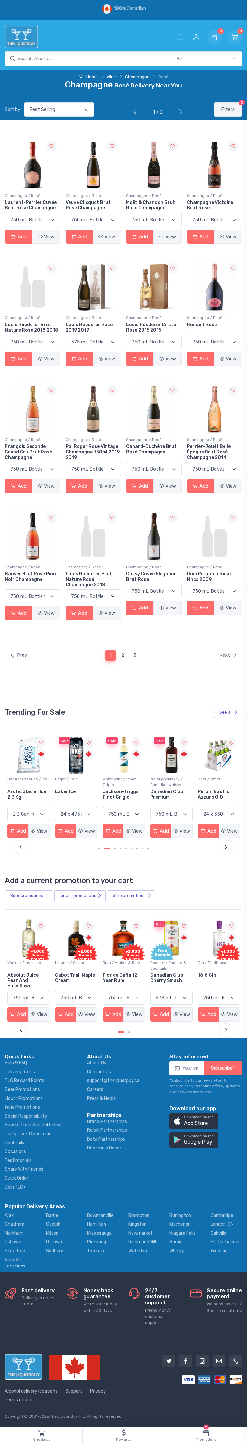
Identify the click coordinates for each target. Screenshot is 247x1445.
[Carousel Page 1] (99, 848)
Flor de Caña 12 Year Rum (120, 978)
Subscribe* (223, 1068)
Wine (111, 76)
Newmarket (140, 1233)
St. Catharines (226, 1242)
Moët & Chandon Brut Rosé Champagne (150, 205)
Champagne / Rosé (22, 195)
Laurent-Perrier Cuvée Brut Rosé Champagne (31, 205)
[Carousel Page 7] (137, 848)
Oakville (218, 1233)
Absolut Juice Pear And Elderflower (23, 981)
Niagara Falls (182, 1233)
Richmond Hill (142, 1242)
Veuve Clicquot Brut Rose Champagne (88, 205)
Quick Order (16, 1178)
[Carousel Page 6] (131, 848)
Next (224, 655)
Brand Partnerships (107, 1121)
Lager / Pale (18, 779)
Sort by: (13, 109)
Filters (231, 107)
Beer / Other (161, 779)
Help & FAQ (16, 1062)
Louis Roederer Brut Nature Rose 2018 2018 (31, 327)
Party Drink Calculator (27, 1134)
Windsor (219, 1251)
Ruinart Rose (202, 324)
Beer (26, 895)
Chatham (14, 1224)
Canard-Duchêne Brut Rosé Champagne (151, 449)
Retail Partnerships (107, 1130)
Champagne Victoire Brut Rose (210, 205)
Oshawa (13, 1242)
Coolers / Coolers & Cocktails (168, 965)
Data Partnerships (106, 1139)
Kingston (137, 1224)
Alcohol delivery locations (31, 1391)
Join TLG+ (15, 1187)
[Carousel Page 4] (120, 848)
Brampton (139, 1215)
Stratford (15, 1251)
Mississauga (99, 1233)
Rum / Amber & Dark (121, 962)
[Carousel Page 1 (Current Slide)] (121, 1032)
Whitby (176, 1251)
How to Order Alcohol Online (33, 1125)
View (49, 237)
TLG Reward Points (24, 1080)
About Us (96, 1062)
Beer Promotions (22, 1089)
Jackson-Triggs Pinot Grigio (73, 794)
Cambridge (222, 1215)
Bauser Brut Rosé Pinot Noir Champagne (31, 576)
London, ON (222, 1224)
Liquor (78, 895)
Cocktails (14, 1143)
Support (73, 1391)
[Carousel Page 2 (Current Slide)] (107, 848)
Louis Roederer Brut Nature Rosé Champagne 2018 (89, 579)
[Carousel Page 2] (129, 1032)
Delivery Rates (20, 1072)
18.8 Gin (207, 975)
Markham (14, 1233)
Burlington (180, 1215)
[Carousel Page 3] (115, 848)
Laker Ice (17, 791)
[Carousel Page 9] (148, 848)
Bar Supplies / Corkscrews (211, 782)
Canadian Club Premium (119, 794)
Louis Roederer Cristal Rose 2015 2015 (152, 327)
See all (226, 712)
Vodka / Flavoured (24, 962)
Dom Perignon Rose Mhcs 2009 (209, 576)
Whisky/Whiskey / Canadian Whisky (119, 782)
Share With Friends (24, 1169)
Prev (22, 655)
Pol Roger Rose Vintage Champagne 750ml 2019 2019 (93, 452)
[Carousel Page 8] (142, 848)
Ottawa (54, 1242)
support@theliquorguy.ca (113, 1080)
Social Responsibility (26, 1116)
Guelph (53, 1224)
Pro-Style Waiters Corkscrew (218, 794)
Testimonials (18, 1160)
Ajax (9, 1215)
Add (21, 237)
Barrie (52, 1215)
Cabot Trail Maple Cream (75, 978)
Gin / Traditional (212, 962)
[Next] (179, 112)
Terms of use (18, 1400)
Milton (52, 1233)
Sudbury (54, 1251)
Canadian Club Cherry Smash (166, 978)
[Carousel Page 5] (126, 848)
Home (91, 76)
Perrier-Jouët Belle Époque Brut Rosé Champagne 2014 (209, 452)
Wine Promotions (22, 1107)
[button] (193, 1121)
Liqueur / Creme (70, 962)
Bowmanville (100, 1215)
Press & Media (101, 1098)
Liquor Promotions (24, 1098)
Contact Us (99, 1072)
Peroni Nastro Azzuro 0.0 (166, 794)
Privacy (98, 1391)
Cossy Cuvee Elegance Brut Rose (151, 576)
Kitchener (179, 1224)
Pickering (96, 1242)
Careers (95, 1089)
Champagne (137, 76)
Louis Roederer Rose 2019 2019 (89, 327)
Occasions (15, 1151)
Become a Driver (104, 1148)
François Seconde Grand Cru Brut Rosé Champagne (28, 452)
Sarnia (176, 1242)
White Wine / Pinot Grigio (71, 782)
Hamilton (96, 1224)
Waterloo (137, 1251)
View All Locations (15, 1263)
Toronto (95, 1251)
